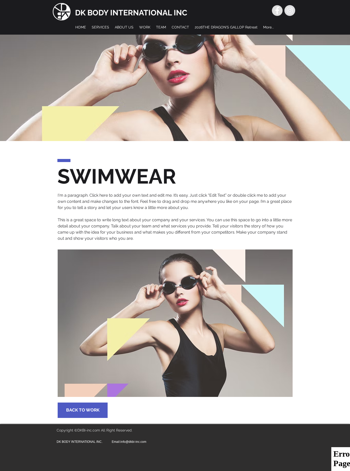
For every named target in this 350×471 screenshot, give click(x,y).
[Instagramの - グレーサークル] (289, 10)
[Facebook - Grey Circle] (277, 10)
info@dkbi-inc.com (133, 442)
